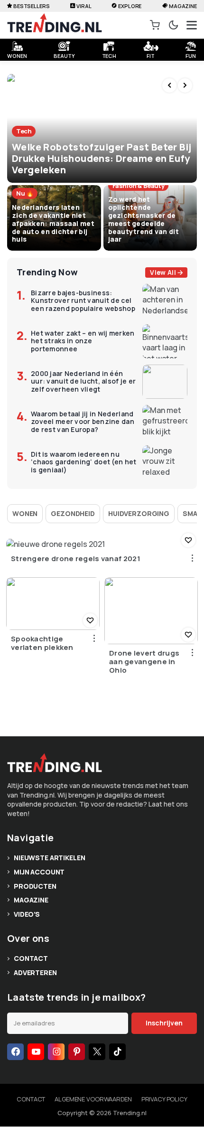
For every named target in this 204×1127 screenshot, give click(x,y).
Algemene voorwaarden (93, 1099)
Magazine (183, 5)
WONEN (17, 54)
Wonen (24, 513)
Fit (151, 54)
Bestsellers (31, 5)
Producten (35, 886)
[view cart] (155, 25)
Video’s (27, 914)
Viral (83, 5)
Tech (109, 54)
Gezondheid (73, 513)
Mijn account (39, 871)
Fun (190, 54)
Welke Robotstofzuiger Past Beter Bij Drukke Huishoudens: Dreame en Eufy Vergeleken (101, 158)
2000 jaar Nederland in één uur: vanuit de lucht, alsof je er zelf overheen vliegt (83, 382)
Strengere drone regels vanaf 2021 (75, 558)
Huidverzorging (138, 513)
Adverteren (35, 972)
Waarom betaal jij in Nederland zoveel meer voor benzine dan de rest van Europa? (82, 422)
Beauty (64, 54)
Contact (31, 958)
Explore (129, 5)
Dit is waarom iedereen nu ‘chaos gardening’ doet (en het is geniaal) (83, 462)
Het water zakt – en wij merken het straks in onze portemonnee (82, 341)
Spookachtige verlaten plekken (42, 643)
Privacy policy (164, 1099)
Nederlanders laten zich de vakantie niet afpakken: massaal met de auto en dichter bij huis (53, 223)
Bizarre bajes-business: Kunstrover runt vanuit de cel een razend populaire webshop (83, 301)
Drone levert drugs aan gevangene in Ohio (144, 662)
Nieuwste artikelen (49, 857)
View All (163, 272)
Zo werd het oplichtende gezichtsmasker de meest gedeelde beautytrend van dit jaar (143, 219)
